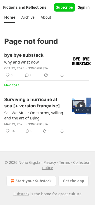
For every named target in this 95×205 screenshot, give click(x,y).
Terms (64, 162)
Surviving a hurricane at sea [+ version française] (32, 102)
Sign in (84, 7)
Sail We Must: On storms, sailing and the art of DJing (33, 115)
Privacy (50, 162)
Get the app (73, 180)
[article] (47, 65)
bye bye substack (24, 55)
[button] (9, 17)
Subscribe (64, 7)
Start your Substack (34, 180)
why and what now (21, 62)
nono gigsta (38, 68)
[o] (81, 106)
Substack (21, 193)
